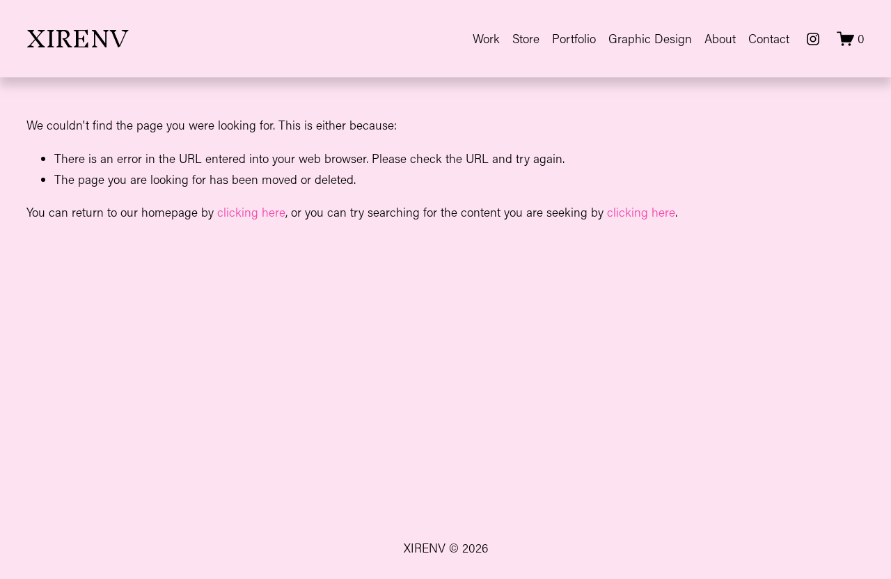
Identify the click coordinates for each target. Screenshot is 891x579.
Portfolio (574, 39)
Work (486, 39)
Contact (768, 39)
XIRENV (77, 38)
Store (525, 39)
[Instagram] (813, 39)
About (720, 39)
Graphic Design (650, 39)
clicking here (251, 212)
